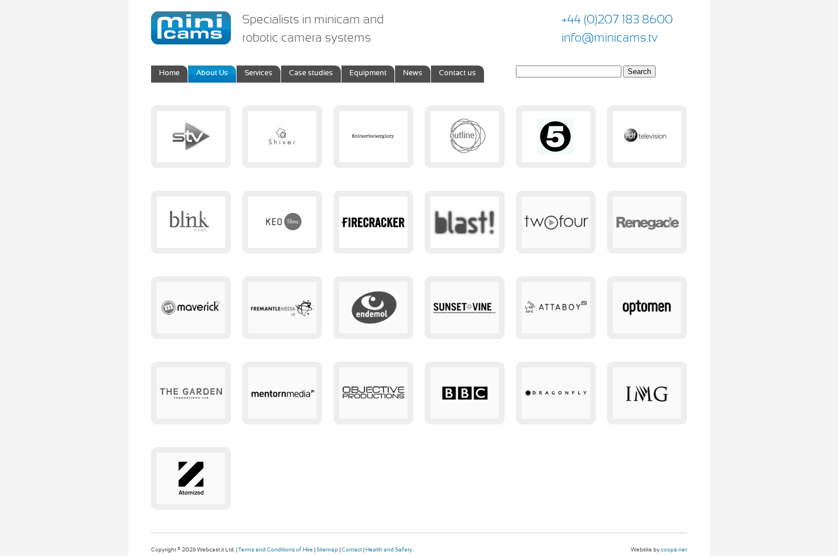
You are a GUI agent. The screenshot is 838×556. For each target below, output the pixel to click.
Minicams (191, 27)
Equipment (368, 73)
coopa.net (674, 550)
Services (258, 73)
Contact (351, 550)
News (412, 73)
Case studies (311, 73)
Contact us (457, 73)
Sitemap (327, 550)
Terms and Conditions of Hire (275, 550)
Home (169, 73)
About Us (212, 73)
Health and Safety (388, 550)
